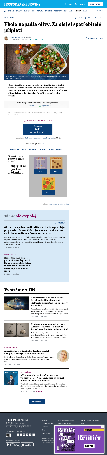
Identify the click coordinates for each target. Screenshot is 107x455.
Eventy (83, 423)
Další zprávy (36, 401)
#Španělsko (33, 149)
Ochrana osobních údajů (66, 420)
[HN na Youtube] (33, 435)
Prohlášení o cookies (64, 423)
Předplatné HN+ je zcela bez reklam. (59, 204)
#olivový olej (14, 149)
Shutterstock (18, 78)
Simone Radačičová (16, 37)
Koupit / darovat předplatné (90, 420)
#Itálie (51, 149)
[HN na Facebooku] (21, 435)
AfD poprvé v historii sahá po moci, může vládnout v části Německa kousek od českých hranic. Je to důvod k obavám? (42, 377)
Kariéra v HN (46, 430)
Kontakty (45, 420)
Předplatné (95, 4)
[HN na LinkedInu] (27, 435)
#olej (24, 149)
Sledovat (32, 105)
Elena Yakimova (10, 348)
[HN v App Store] (27, 444)
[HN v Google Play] (13, 444)
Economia (45, 427)
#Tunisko (43, 149)
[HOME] (5, 11)
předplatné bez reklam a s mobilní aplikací (39, 138)
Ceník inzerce (46, 433)
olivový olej (26, 216)
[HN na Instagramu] (24, 435)
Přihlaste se (46, 144)
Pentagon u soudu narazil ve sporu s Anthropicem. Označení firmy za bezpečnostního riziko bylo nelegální (49, 326)
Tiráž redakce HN (47, 423)
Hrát (41, 171)
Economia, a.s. (19, 423)
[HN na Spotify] (30, 435)
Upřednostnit (46, 105)
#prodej (59, 149)
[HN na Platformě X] (18, 435)
